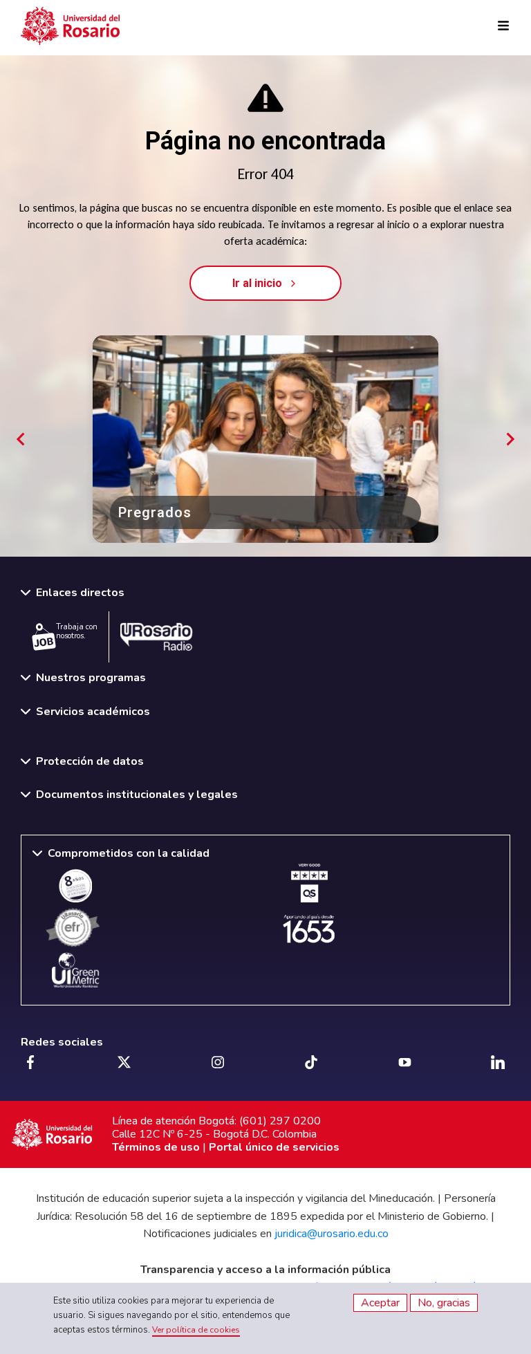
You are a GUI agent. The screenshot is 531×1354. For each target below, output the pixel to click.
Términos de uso (156, 1147)
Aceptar (380, 1302)
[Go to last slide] (21, 439)
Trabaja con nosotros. (76, 631)
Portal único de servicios (274, 1147)
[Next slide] (510, 439)
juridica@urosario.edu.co (331, 1233)
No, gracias (444, 1302)
